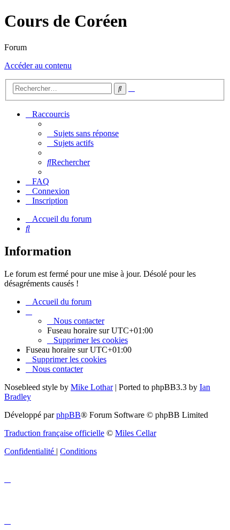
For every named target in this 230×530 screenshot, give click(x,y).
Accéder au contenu (38, 65)
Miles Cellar (135, 433)
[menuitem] (83, 133)
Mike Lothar (92, 387)
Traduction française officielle (54, 433)
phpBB (68, 414)
